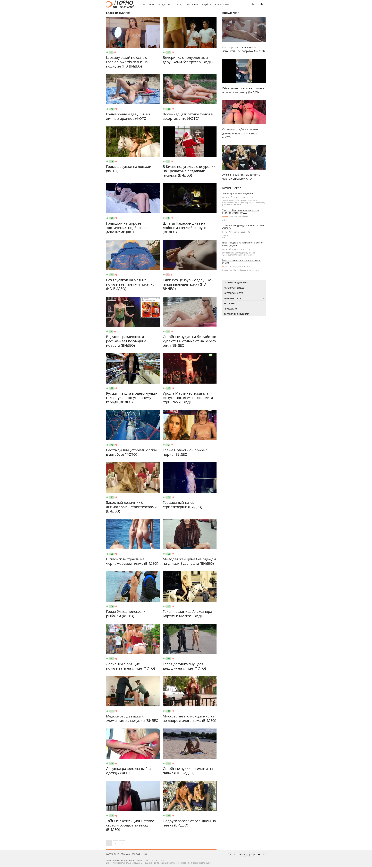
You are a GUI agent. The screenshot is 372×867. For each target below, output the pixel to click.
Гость (225, 266)
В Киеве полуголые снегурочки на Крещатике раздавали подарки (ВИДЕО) (189, 171)
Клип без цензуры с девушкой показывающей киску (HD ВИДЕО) (188, 284)
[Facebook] (235, 854)
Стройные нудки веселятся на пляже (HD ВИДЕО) (188, 770)
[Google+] (254, 854)
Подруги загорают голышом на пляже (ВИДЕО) (189, 823)
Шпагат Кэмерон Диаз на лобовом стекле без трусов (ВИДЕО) (185, 227)
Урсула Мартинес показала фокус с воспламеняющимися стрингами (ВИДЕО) (188, 397)
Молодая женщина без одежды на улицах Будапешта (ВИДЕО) (189, 561)
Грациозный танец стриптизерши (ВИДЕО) (182, 504)
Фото (171, 4)
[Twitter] (244, 854)
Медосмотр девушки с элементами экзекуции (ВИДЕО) (133, 718)
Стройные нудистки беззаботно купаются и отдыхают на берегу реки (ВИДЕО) (189, 341)
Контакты (137, 854)
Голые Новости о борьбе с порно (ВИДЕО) (185, 452)
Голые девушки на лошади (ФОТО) (128, 168)
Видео (180, 4)
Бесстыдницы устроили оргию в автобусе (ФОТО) (131, 452)
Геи (143, 4)
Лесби (151, 4)
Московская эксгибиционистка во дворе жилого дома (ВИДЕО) (189, 718)
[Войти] (261, 4)
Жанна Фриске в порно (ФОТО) (237, 193)
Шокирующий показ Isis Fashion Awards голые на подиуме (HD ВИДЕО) (127, 62)
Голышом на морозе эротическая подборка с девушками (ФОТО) (126, 227)
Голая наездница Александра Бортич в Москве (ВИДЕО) (187, 613)
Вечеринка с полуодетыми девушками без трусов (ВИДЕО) (189, 59)
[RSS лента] (264, 854)
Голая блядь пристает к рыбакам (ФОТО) (125, 613)
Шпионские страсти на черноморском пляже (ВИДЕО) (132, 561)
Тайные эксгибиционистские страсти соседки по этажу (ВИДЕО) (130, 825)
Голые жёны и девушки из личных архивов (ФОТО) (128, 116)
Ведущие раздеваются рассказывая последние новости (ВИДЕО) (126, 341)
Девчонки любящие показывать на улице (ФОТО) (130, 666)
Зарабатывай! (221, 4)
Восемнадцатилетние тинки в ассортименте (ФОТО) (188, 116)
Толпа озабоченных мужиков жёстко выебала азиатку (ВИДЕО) (240, 211)
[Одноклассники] (249, 854)
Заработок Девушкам (236, 314)
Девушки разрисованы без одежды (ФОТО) (128, 770)
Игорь (225, 216)
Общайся (206, 4)
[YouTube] (259, 854)
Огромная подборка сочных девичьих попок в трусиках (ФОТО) (240, 133)
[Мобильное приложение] (230, 854)
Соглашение (112, 854)
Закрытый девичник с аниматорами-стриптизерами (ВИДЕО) (131, 506)
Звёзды (161, 4)
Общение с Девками (236, 282)
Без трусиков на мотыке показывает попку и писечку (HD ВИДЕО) (130, 284)
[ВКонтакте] (240, 854)
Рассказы (192, 4)
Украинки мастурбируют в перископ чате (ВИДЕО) (243, 227)
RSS (145, 854)
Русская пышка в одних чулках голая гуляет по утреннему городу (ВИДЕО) (132, 397)
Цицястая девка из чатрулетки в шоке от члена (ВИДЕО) (242, 244)
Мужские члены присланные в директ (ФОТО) (241, 261)
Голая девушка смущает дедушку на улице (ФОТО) (184, 666)
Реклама (125, 854)
